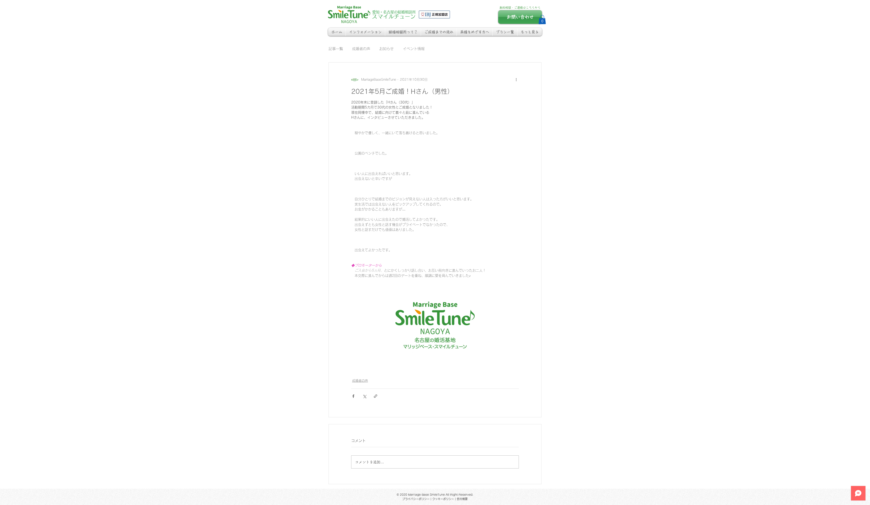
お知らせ (386, 49)
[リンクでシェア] (375, 396)
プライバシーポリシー (416, 499)
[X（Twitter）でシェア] (364, 396)
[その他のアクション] (516, 79)
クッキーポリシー (443, 499)
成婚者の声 (361, 49)
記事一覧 (336, 49)
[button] (542, 19)
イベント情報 (414, 49)
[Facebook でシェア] (353, 396)
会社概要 (462, 499)
